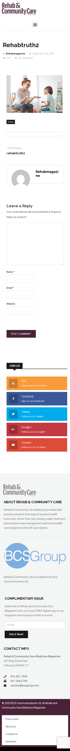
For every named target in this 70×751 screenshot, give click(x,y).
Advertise (11, 741)
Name (11, 271)
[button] (35, 24)
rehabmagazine (15, 53)
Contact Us (12, 734)
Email (10, 287)
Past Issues (12, 719)
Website (11, 303)
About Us (11, 726)
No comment (26, 58)
